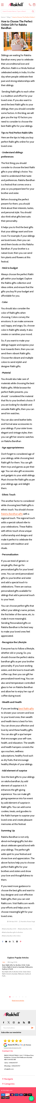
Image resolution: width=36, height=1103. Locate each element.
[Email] (6, 941)
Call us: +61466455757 (11, 1063)
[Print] (9, 941)
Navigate (8, 1079)
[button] (18, 1044)
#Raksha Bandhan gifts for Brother (12, 932)
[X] (13, 941)
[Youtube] (18, 1022)
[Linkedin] (16, 941)
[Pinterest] (20, 941)
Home (3, 17)
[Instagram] (13, 1022)
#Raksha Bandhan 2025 (9, 929)
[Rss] (23, 1022)
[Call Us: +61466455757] (30, 5)
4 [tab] (19, 996)
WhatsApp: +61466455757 (12, 1066)
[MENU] (2, 4)
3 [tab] (16, 996)
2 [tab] (13, 996)
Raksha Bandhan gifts (12, 513)
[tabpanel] (18, 969)
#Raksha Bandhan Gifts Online (11, 936)
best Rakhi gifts (26, 708)
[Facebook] (2, 941)
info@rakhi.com (9, 1069)
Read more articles (18, 1000)
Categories (9, 1083)
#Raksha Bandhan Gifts (25, 929)
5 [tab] (22, 996)
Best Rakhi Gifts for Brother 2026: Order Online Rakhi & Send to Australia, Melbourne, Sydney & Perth (17, 967)
